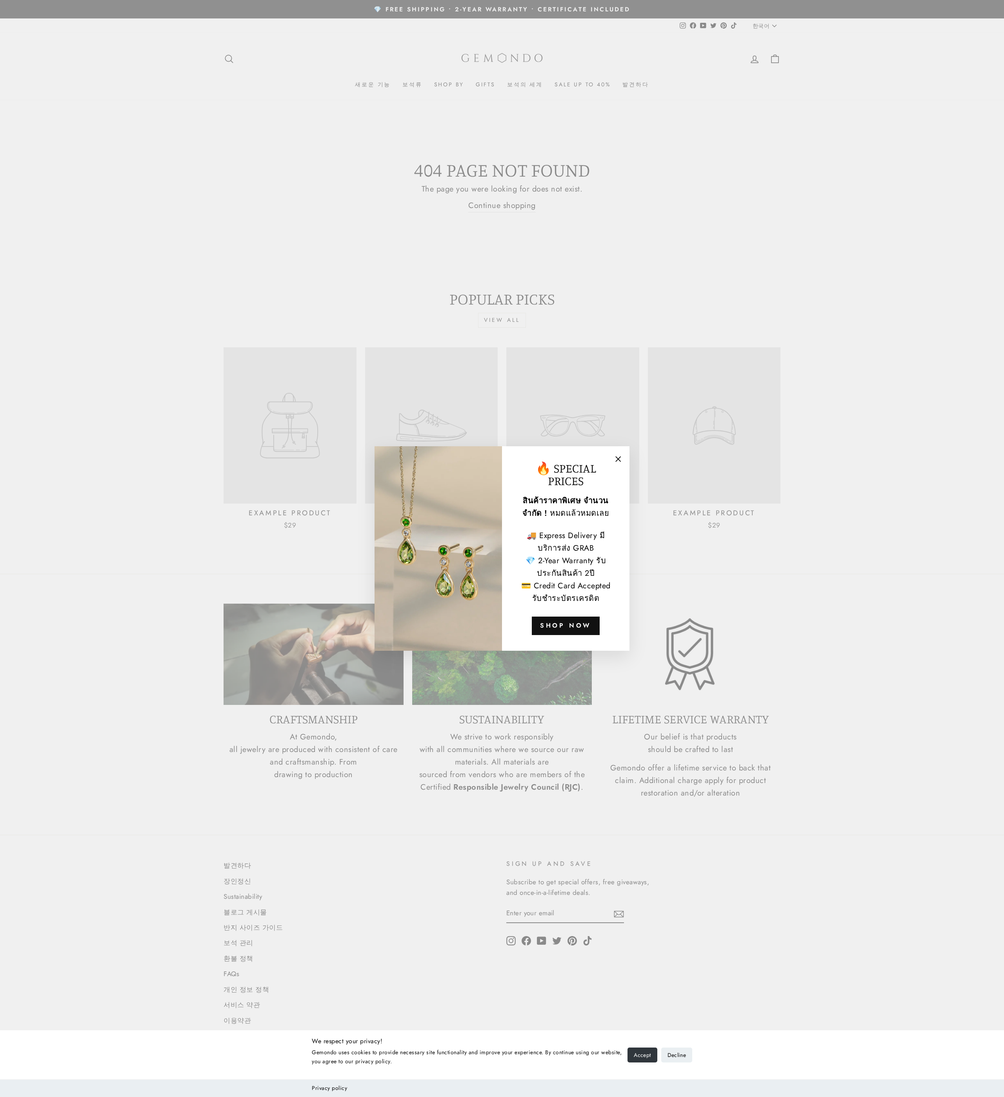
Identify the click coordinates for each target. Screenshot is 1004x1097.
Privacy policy (329, 1088)
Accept (642, 1055)
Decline (677, 1055)
